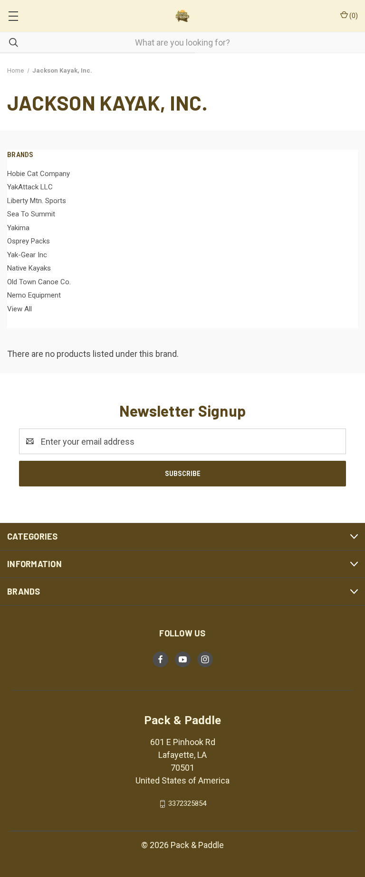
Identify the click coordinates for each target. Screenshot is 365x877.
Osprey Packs (28, 241)
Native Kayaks (29, 268)
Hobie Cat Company (38, 173)
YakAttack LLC (30, 187)
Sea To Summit (31, 214)
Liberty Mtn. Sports (36, 200)
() (353, 15)
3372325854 (187, 803)
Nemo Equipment (34, 295)
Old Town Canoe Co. (39, 282)
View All (19, 309)
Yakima (18, 228)
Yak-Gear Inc (27, 255)
